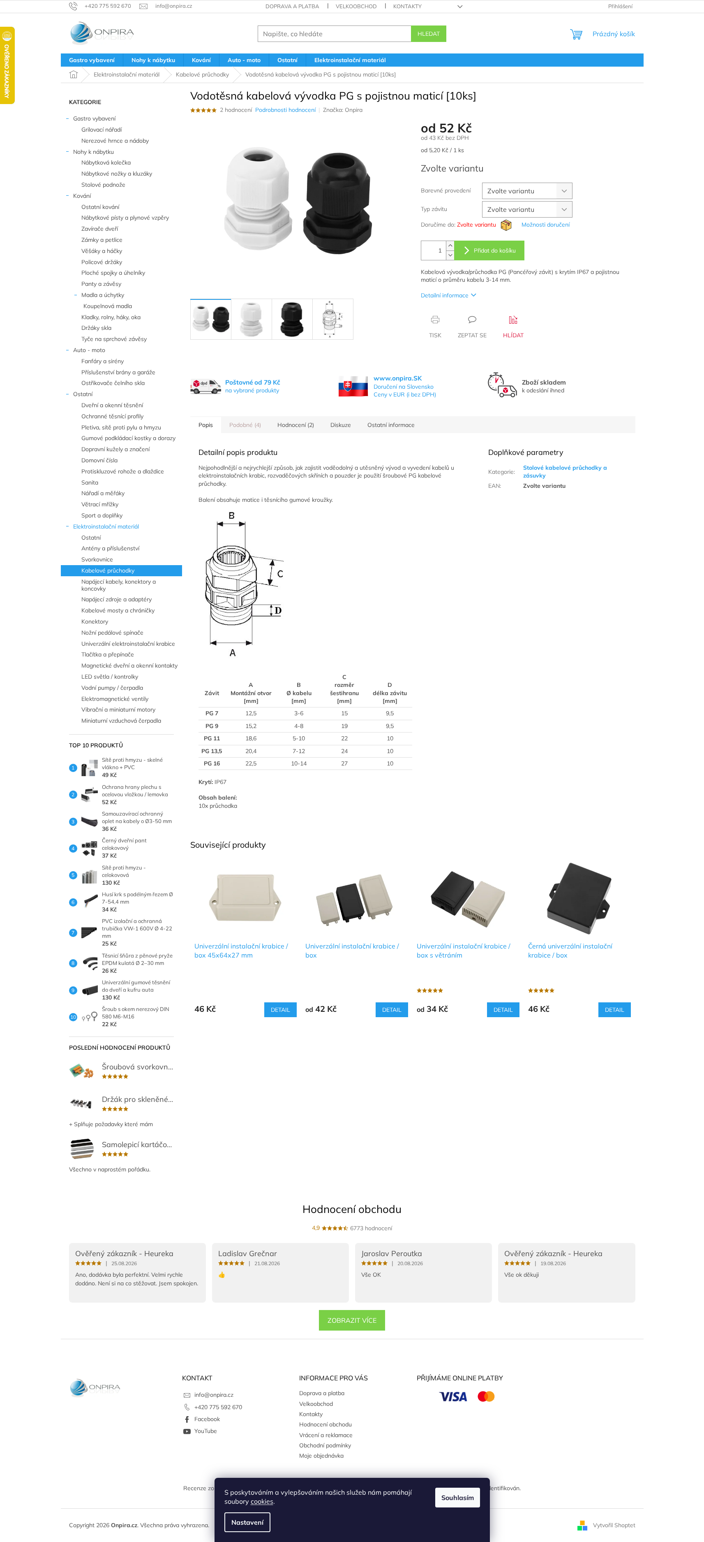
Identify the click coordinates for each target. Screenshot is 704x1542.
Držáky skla (96, 328)
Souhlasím (457, 1497)
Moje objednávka (321, 1455)
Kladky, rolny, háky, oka (111, 317)
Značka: (342, 110)
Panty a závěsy (101, 284)
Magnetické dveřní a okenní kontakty (129, 665)
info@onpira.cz (213, 1394)
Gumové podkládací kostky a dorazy (128, 438)
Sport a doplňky (101, 515)
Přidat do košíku (495, 250)
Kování (82, 195)
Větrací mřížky (99, 504)
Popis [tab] (206, 425)
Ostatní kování (100, 207)
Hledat (429, 33)
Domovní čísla (99, 460)
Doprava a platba (292, 6)
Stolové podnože (103, 184)
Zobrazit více (352, 1320)
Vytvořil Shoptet (614, 1524)
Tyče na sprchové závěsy (114, 339)
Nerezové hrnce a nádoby (115, 140)
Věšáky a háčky (101, 251)
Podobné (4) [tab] (245, 425)
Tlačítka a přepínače (107, 654)
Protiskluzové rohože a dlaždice (122, 471)
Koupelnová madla (107, 306)
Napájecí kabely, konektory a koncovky (118, 585)
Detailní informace (445, 295)
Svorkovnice (97, 559)
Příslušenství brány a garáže (118, 372)
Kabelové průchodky (107, 570)
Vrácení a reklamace (326, 1435)
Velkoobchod (356, 6)
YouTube (205, 1431)
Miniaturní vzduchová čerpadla (121, 720)
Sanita (89, 482)
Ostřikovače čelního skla (113, 383)
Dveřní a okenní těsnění (112, 405)
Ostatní (82, 394)
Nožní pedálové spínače (112, 632)
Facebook (207, 1419)
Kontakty (407, 6)
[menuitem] (92, 60)
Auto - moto (89, 350)
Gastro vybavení (94, 118)
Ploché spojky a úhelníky (113, 272)
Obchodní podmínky (325, 1445)
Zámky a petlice (101, 239)
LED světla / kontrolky (109, 676)
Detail (280, 1009)
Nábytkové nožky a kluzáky (116, 173)
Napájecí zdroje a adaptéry (116, 599)
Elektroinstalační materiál (106, 526)
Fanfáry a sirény (102, 361)
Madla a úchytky (102, 295)
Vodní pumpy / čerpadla (112, 687)
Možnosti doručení (546, 224)
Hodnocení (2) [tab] (295, 425)
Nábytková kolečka (106, 162)
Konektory (94, 621)
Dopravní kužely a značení (115, 449)
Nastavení (247, 1522)
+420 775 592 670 (218, 1407)
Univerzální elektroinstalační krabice (128, 643)
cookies (262, 1501)
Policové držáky (101, 262)
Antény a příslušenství (110, 548)
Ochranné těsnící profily (112, 416)
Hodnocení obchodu (352, 1209)
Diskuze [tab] (340, 425)
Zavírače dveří (99, 228)
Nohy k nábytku (93, 151)
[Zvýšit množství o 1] (450, 245)
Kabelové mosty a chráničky (118, 610)
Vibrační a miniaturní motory (118, 709)
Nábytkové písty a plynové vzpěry (125, 217)
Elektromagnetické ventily (114, 699)
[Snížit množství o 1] (450, 255)
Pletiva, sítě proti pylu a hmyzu (121, 427)
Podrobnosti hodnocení (285, 110)
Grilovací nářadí (101, 129)
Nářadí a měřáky (103, 493)
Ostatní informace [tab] (391, 425)
